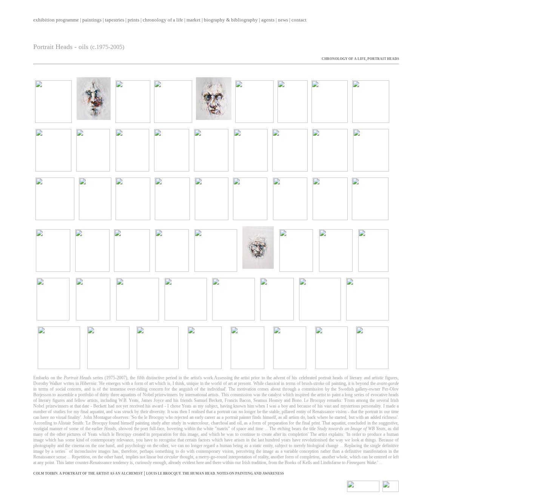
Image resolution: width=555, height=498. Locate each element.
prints (133, 20)
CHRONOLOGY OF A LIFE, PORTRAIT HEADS (360, 59)
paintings (92, 20)
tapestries (114, 20)
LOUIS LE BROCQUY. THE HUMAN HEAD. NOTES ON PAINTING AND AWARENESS (215, 473)
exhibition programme (56, 20)
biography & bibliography (231, 20)
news (283, 20)
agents (267, 20)
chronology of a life (163, 20)
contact (299, 20)
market (193, 20)
